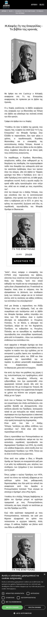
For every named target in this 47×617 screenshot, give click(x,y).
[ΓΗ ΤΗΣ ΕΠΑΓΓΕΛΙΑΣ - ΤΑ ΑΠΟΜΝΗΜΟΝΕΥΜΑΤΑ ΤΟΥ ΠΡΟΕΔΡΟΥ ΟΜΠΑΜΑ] (6, 4)
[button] (23, 613)
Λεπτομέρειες (11, 589)
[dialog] (23, 594)
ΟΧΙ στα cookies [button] (34, 607)
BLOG (42, 5)
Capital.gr (27, 94)
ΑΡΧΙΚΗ (34, 5)
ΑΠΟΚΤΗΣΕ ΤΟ (23, 261)
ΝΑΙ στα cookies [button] (12, 607)
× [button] (44, 574)
